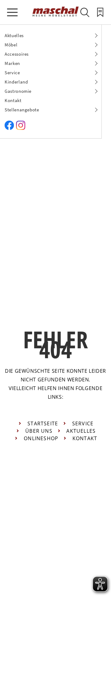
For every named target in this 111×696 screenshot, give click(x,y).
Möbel (11, 45)
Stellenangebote (22, 110)
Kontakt (13, 100)
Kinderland (16, 82)
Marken (12, 63)
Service (12, 72)
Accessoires (17, 54)
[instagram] (20, 128)
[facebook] (9, 128)
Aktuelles (14, 35)
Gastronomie (18, 91)
